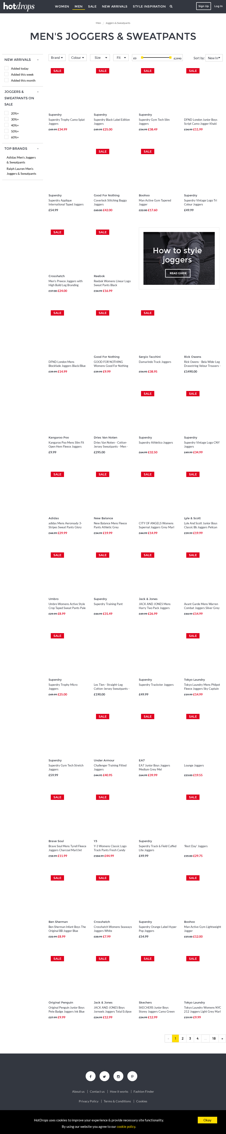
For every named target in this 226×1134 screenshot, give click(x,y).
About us (78, 1091)
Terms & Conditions (117, 1101)
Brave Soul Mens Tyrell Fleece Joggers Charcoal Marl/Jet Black (67, 850)
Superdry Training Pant (108, 604)
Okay (207, 1120)
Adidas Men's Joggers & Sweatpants (21, 159)
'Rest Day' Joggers (196, 846)
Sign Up (203, 6)
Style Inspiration (149, 6)
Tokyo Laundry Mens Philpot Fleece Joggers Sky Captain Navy (202, 688)
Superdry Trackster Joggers (156, 684)
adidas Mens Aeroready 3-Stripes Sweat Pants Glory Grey (65, 527)
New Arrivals (115, 6)
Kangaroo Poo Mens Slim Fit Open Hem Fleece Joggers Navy (66, 446)
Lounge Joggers (194, 765)
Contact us (97, 1091)
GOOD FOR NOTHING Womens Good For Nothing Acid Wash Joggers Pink (111, 366)
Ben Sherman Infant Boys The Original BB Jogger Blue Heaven (67, 931)
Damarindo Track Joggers (155, 362)
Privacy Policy (88, 1101)
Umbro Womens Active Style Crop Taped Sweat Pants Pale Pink (67, 608)
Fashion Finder (144, 1091)
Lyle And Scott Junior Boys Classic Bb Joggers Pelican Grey (200, 527)
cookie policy (126, 1126)
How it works (119, 1091)
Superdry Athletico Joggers (156, 442)
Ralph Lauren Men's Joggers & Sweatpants (21, 171)
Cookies (141, 1101)
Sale (92, 6)
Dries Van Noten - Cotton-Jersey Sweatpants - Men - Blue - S (111, 446)
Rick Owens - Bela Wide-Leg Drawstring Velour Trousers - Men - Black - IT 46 (202, 366)
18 (214, 1038)
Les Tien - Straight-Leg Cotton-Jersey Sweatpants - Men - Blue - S (112, 688)
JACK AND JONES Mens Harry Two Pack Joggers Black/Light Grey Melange (155, 608)
